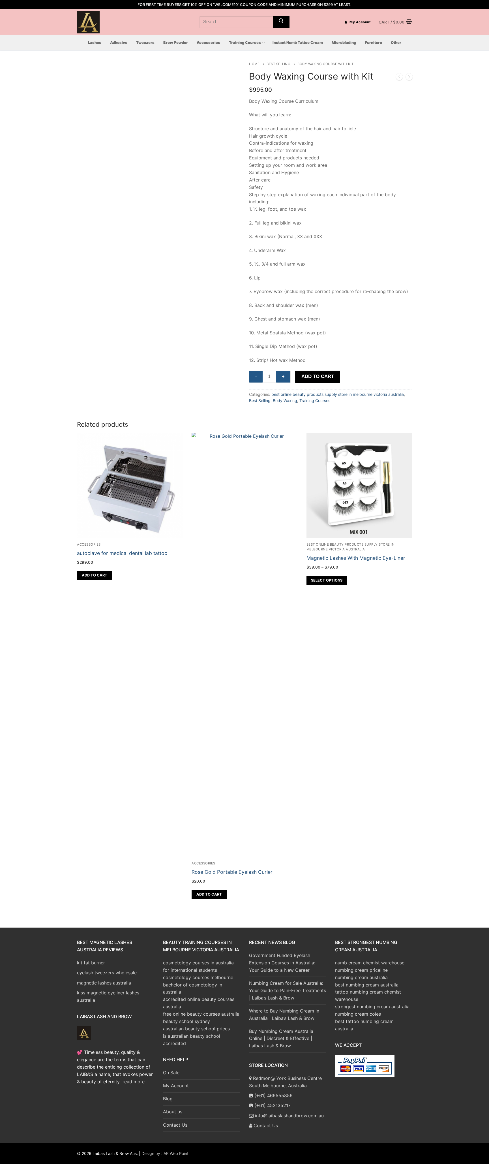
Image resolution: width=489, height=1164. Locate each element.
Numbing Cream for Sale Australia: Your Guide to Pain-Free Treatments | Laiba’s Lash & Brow (287, 990)
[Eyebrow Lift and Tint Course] (399, 77)
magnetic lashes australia (104, 983)
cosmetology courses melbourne (198, 977)
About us (172, 1111)
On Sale (171, 1072)
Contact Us (175, 1125)
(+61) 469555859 (273, 1095)
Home (254, 64)
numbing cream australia (361, 977)
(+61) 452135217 (272, 1105)
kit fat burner (91, 963)
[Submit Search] (281, 22)
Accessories (203, 863)
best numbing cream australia (366, 985)
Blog (168, 1098)
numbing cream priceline (361, 970)
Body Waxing (285, 400)
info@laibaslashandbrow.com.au (289, 1115)
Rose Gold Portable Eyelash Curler (232, 872)
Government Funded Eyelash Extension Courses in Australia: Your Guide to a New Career (282, 962)
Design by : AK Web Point (164, 1153)
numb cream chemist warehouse (369, 963)
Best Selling (278, 64)
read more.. (135, 1081)
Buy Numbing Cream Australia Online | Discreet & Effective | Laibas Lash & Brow (281, 1038)
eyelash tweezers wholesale (107, 972)
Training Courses (314, 400)
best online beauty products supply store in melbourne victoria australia (337, 394)
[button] (209, 894)
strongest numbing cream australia (372, 1006)
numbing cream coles (358, 1014)
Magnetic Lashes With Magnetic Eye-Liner (355, 558)
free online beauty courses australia (201, 1014)
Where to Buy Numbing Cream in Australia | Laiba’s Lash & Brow (284, 1014)
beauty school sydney (186, 1021)
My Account (360, 22)
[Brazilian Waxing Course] (409, 77)
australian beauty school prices (196, 1028)
